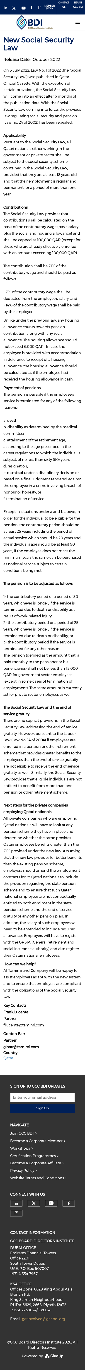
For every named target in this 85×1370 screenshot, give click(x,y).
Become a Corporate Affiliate (35, 1163)
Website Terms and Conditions (37, 1178)
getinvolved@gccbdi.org (43, 1319)
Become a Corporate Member (36, 1141)
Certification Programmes (33, 1156)
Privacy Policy (22, 1170)
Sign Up (42, 1108)
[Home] (34, 22)
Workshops (20, 1148)
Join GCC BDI (22, 1133)
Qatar (8, 1058)
